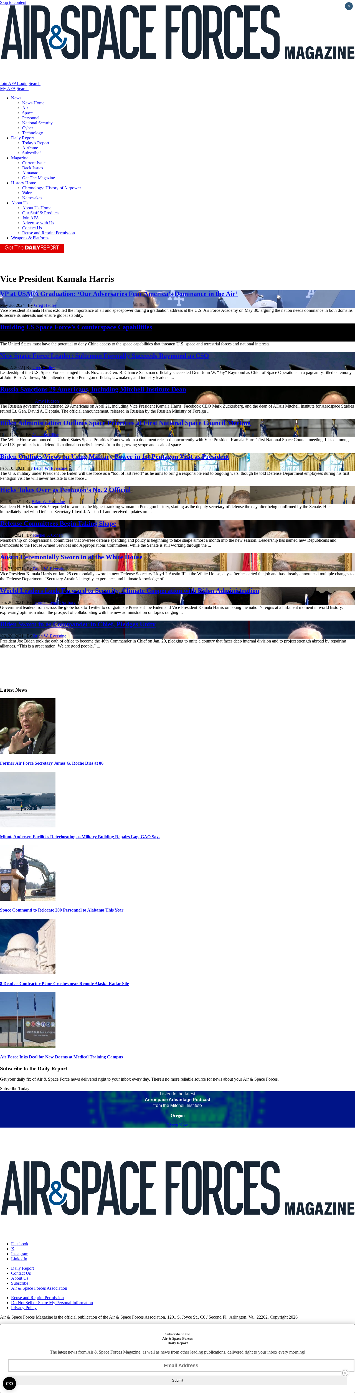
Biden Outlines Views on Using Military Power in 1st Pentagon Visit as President (114, 456)
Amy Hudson (47, 401)
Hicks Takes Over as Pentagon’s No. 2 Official (65, 489)
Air (25, 108)
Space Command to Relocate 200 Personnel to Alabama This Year (61, 910)
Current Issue (33, 162)
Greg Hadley (45, 305)
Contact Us (32, 227)
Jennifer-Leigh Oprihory (54, 602)
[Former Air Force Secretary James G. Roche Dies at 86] (27, 752)
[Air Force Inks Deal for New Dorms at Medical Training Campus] (27, 1046)
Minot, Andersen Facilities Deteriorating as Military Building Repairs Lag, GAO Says (80, 836)
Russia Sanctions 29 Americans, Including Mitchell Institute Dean (93, 389)
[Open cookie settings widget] (9, 1383)
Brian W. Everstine (50, 468)
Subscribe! (31, 152)
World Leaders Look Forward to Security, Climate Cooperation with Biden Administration (129, 590)
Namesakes (32, 197)
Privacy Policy (24, 1307)
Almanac (30, 172)
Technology (32, 132)
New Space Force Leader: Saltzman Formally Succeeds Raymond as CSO (104, 355)
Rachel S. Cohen (48, 535)
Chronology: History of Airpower (51, 187)
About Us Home (36, 207)
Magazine (19, 157)
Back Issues (32, 167)
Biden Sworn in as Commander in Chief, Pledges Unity (78, 624)
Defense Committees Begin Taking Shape (58, 523)
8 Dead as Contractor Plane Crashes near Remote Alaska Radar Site (64, 983)
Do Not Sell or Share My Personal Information (52, 1302)
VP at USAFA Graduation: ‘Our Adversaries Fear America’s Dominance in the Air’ (119, 293)
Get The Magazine (38, 177)
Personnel (30, 118)
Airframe (30, 147)
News (16, 98)
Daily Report (22, 137)
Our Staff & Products (40, 212)
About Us (19, 202)
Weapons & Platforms (30, 237)
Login (22, 83)
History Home (23, 182)
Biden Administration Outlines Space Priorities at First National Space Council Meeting (125, 422)
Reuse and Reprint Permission (48, 232)
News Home (33, 103)
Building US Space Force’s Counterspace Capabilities (76, 327)
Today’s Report (35, 142)
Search (34, 83)
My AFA (8, 88)
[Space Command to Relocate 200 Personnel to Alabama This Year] (27, 899)
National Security (37, 123)
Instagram (19, 1253)
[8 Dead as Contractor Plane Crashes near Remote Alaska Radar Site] (27, 972)
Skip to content (13, 2)
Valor (27, 192)
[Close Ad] (345, 1373)
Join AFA (8, 83)
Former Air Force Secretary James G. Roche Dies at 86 (51, 763)
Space (27, 113)
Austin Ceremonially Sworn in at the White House (71, 557)
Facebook (19, 1243)
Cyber (27, 128)
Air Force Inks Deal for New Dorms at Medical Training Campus (61, 1057)
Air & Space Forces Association (39, 1288)
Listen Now (177, 1125)
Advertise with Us (38, 222)
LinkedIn (19, 1258)
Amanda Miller (45, 434)
